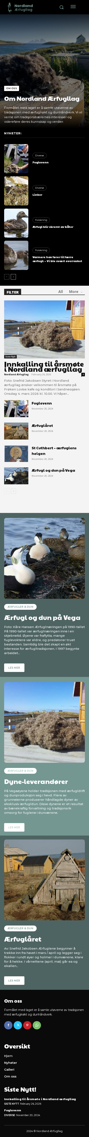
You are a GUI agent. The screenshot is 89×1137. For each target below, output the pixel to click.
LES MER (14, 667)
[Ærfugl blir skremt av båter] (16, 223)
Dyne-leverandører (36, 781)
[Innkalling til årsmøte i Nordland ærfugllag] (44, 329)
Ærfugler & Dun (20, 606)
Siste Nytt (10, 356)
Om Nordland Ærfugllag (41, 98)
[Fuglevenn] (16, 158)
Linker (37, 194)
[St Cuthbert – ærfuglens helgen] (16, 453)
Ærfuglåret (42, 425)
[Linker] (16, 190)
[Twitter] (18, 1025)
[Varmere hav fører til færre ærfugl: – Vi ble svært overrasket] (16, 255)
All (60, 291)
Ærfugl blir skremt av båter (52, 227)
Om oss (11, 88)
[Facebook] (8, 1025)
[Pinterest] (27, 1025)
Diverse (39, 155)
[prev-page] (6, 276)
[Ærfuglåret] (16, 431)
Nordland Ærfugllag (16, 374)
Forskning (41, 219)
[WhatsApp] (37, 1025)
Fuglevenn (40, 162)
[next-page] (13, 276)
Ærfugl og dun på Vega (53, 470)
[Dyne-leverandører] (44, 722)
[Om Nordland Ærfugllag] (44, 71)
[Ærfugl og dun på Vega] (16, 475)
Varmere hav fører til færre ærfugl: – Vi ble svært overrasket (57, 259)
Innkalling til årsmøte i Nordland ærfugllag (44, 366)
